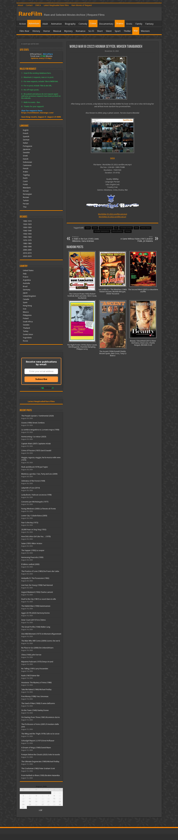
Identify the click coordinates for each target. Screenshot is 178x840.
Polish (25, 184)
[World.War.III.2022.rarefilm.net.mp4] (112, 135)
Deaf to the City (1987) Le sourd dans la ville (38, 599)
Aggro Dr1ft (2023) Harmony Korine (35, 613)
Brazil (25, 286)
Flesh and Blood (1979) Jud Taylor (34, 467)
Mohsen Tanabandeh (102, 231)
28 (48, 804)
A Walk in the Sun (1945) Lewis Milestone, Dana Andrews (85, 239)
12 (36, 799)
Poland (26, 318)
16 (60, 799)
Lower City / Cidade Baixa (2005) (34, 516)
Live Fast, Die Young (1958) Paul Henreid (37, 585)
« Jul (40, 810)
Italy (24, 274)
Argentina (27, 280)
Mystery (68, 31)
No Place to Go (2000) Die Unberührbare (37, 648)
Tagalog (26, 175)
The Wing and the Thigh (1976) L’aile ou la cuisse (40, 734)
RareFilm (30, 14)
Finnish (25, 168)
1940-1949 (27, 231)
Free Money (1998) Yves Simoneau (34, 696)
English (26, 130)
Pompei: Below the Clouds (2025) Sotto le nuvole (40, 754)
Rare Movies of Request (81, 5)
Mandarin (27, 188)
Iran (136, 228)
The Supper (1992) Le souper (32, 550)
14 (48, 799)
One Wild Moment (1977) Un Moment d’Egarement (41, 634)
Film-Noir (24, 31)
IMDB (112, 158)
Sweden (26, 325)
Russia (25, 341)
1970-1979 (27, 240)
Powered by (34, 388)
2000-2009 (27, 250)
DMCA (38, 5)
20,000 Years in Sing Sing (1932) (33, 529)
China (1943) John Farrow (31, 655)
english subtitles (106, 228)
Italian (25, 143)
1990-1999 (27, 247)
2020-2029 (27, 256)
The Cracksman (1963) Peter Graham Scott (38, 768)
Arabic (25, 172)
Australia (26, 283)
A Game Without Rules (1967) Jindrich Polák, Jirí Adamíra (137, 239)
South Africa (28, 322)
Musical (57, 31)
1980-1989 (27, 243)
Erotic (129, 23)
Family (138, 23)
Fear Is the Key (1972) (29, 523)
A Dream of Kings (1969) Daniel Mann (36, 748)
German (26, 140)
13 (43, 799)
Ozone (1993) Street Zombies (33, 423)
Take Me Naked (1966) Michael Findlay (36, 689)
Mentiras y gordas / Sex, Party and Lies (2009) (39, 474)
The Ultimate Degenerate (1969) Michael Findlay (40, 761)
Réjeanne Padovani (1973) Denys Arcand (37, 662)
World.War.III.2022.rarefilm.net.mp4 (112, 214)
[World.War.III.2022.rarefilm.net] (112, 77)
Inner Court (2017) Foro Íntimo (33, 620)
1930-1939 (27, 227)
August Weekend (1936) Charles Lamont (37, 592)
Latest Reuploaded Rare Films (56, 5)
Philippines (27, 315)
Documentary (106, 23)
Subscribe (41, 379)
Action (22, 23)
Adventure (34, 23)
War (136, 30)
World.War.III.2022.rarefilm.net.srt (112, 217)
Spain (25, 302)
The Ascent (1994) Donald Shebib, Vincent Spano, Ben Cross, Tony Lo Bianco (112, 353)
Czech (25, 181)
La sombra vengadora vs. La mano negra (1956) (40, 430)
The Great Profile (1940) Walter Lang (35, 627)
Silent (109, 31)
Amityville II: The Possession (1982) (35, 578)
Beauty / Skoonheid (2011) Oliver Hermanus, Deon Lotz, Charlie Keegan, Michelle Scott (143, 343)
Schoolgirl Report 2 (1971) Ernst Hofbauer (37, 741)
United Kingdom (29, 296)
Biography (70, 23)
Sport (118, 31)
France (25, 277)
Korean (26, 191)
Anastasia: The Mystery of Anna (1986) (36, 682)
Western (145, 31)
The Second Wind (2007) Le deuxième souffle (143, 290)
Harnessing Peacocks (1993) (32, 557)
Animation (56, 23)
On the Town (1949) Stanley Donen (35, 710)
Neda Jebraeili (117, 231)
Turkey (25, 331)
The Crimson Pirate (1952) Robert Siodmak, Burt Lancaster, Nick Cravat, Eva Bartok (82, 296)
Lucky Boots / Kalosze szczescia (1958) (36, 495)
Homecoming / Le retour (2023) (33, 437)
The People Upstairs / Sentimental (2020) (37, 416)
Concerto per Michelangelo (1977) (34, 502)
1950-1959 (27, 234)
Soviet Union (28, 334)
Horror (46, 31)
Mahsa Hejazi (145, 228)
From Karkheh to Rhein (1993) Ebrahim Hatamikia (40, 775)
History (36, 31)
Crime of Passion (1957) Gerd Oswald (36, 450)
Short (100, 31)
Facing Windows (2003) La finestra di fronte (38, 509)
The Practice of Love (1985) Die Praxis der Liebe (40, 571)
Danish (25, 159)
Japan (25, 293)
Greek (25, 156)
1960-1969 (27, 237)
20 (43, 802)
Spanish (26, 136)
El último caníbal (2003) (30, 564)
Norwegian (27, 194)
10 (23, 799)
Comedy (83, 23)
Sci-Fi (91, 31)
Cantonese (27, 165)
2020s (95, 228)
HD (116, 228)
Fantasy (149, 23)
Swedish (26, 152)
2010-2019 (27, 253)
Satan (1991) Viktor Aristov (31, 543)
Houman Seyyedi (126, 228)
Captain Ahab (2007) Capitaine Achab (36, 444)
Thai (24, 207)
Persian (127, 231)
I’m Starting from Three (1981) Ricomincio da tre (40, 717)
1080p (88, 228)
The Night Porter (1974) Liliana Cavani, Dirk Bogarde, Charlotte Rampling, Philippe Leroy (82, 347)
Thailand (26, 328)
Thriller (127, 31)
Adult (45, 23)
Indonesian (27, 162)
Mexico (26, 312)
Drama (119, 23)
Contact (29, 5)
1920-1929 (27, 224)
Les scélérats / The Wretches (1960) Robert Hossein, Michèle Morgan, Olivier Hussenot (113, 291)
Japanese (26, 149)
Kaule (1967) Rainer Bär (30, 676)
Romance (80, 31)
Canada (26, 299)
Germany (26, 290)
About (20, 5)
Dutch (25, 178)
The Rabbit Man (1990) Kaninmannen (35, 606)
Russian (26, 197)
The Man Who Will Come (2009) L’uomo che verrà (40, 641)
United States (28, 270)
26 (36, 804)
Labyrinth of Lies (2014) (30, 488)
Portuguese (27, 146)
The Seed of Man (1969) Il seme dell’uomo (38, 703)
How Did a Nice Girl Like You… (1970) (36, 536)
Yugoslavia (27, 338)
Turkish (26, 200)
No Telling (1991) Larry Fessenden (34, 669)
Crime (93, 23)
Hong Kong (27, 306)
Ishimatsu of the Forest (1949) (33, 481)
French (25, 133)
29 (54, 804)
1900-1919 (27, 221)
